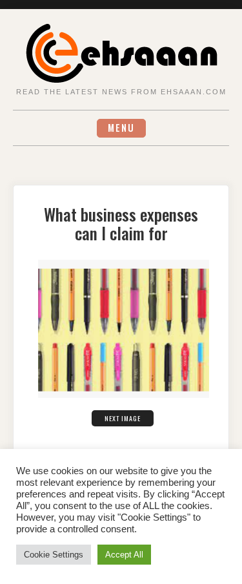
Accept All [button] (124, 554)
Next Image (123, 418)
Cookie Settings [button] (53, 554)
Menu (121, 127)
